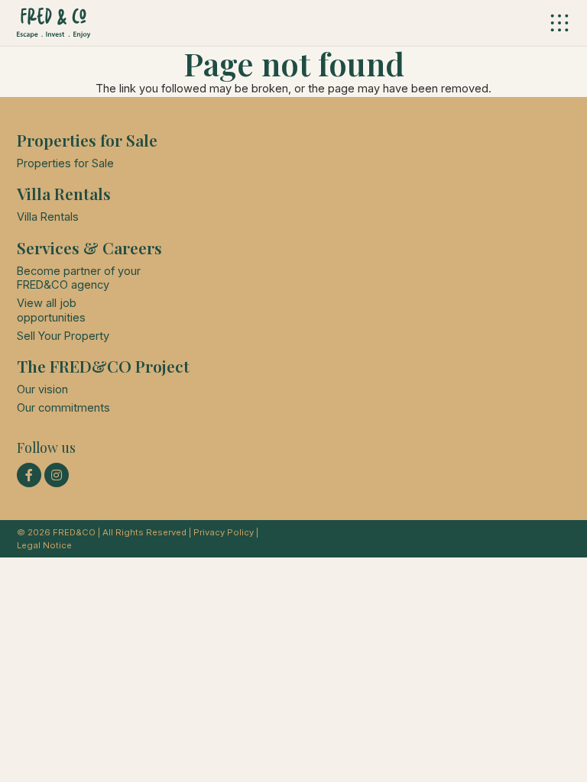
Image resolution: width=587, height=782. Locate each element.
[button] (559, 23)
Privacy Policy (223, 532)
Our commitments (63, 408)
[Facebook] (29, 475)
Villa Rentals (48, 217)
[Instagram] (56, 475)
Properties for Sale (65, 163)
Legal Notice (44, 545)
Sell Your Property (63, 336)
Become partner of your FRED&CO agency (79, 278)
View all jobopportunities (51, 310)
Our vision (42, 389)
